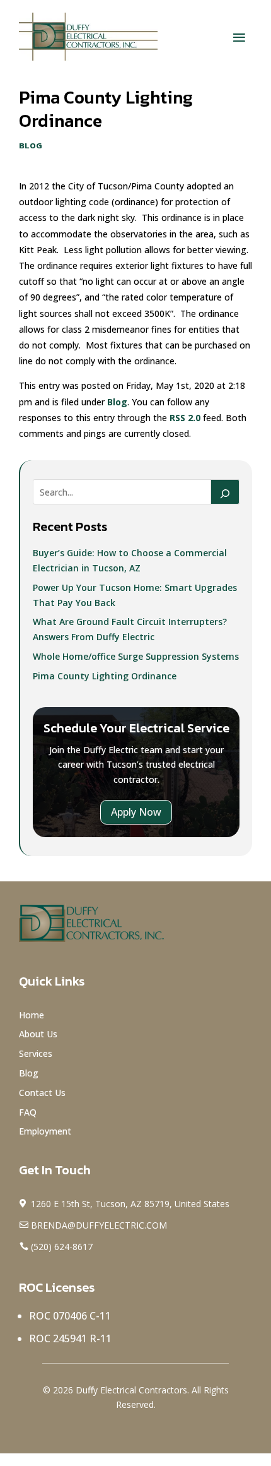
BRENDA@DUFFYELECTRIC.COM (99, 1225)
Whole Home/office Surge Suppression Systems (136, 656)
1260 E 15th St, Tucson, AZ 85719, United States (130, 1204)
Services (35, 1053)
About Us (38, 1034)
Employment (45, 1131)
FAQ (29, 1112)
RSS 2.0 (185, 418)
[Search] (224, 491)
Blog (30, 146)
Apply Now (136, 812)
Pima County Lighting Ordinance (104, 676)
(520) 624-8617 (62, 1247)
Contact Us (42, 1093)
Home (31, 1015)
